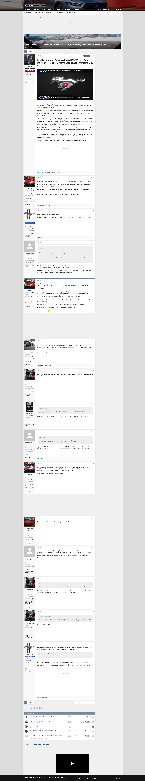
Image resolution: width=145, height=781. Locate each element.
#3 (93, 210)
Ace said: (41, 437)
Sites (68, 9)
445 (31, 193)
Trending (37, 13)
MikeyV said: (42, 248)
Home (110, 778)
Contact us (80, 778)
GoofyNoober (88, 736)
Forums (36, 9)
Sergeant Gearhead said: (45, 654)
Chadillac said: (42, 408)
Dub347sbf (32, 722)
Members (77, 9)
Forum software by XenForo (36, 777)
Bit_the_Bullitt (88, 727)
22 (30, 354)
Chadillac (30, 381)
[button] (57, 9)
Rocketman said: (43, 584)
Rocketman (29, 413)
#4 (93, 242)
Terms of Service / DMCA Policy (91, 778)
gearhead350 (33, 738)
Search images (70, 13)
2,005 (32, 76)
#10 (93, 463)
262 (31, 449)
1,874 (32, 356)
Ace (30, 351)
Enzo (31, 727)
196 (31, 419)
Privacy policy (102, 778)
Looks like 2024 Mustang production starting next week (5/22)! (46, 736)
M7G (31, 81)
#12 (93, 547)
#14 (93, 611)
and (48, 205)
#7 (93, 370)
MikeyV (30, 188)
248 (30, 74)
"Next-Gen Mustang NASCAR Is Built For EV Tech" (44, 716)
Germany (32, 361)
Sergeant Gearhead (30, 529)
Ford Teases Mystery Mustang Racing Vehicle (43, 731)
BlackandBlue (29, 253)
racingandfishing (29, 443)
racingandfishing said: (44, 616)
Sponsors (74, 778)
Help (107, 778)
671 (31, 258)
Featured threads (46, 13)
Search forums (59, 13)
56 (31, 535)
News (28, 9)
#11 (93, 518)
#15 (93, 644)
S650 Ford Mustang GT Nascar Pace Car (41, 721)
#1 (93, 55)
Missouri (32, 539)
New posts (28, 13)
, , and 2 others (49, 172)
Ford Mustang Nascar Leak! (38, 726)
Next (31, 51)
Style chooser (60, 778)
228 (30, 226)
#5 (93, 280)
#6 (93, 340)
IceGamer (88, 718)
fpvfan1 (29, 558)
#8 (93, 403)
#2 (93, 177)
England (32, 233)
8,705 (32, 228)
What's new (47, 9)
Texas (31, 422)
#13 (93, 578)
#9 (93, 432)
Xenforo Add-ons (56, 777)
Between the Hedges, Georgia (29, 390)
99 (31, 386)
